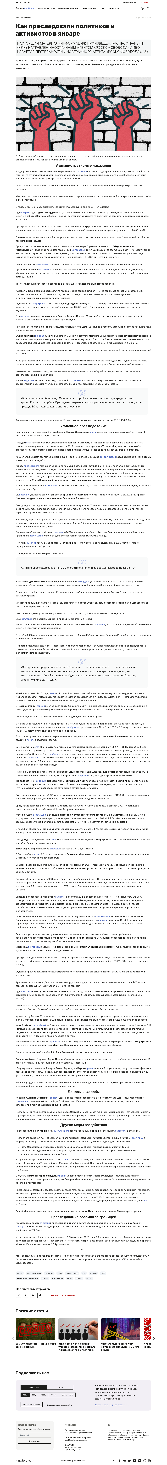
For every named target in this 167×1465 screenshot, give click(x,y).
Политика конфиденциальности (73, 1461)
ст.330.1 (89, 1278)
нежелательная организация (27, 1278)
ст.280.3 (79, 1278)
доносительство (72, 1273)
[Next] (153, 1338)
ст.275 (69, 1278)
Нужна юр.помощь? (129, 2)
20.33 (103, 1273)
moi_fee (77, 1447)
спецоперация (57, 1278)
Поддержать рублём (31, 1404)
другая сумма (67, 1395)
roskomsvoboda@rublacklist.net (78, 1432)
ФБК (84, 1273)
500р (34, 1395)
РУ (118, 2)
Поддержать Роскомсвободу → (63, 1295)
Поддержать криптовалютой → (59, 1405)
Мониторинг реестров (69, 8)
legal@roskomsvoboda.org (76, 1440)
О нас (102, 8)
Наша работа (89, 8)
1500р (43, 1395)
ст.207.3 (45, 1278)
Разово (60, 1387)
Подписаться (34, 1441)
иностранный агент (34, 1273)
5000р (54, 1395)
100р (25, 1395)
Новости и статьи (46, 8)
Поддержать (145, 2)
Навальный (49, 1273)
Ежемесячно (34, 1387)
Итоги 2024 (114, 8)
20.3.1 (60, 1273)
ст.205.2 (20, 1273)
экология (93, 1273)
